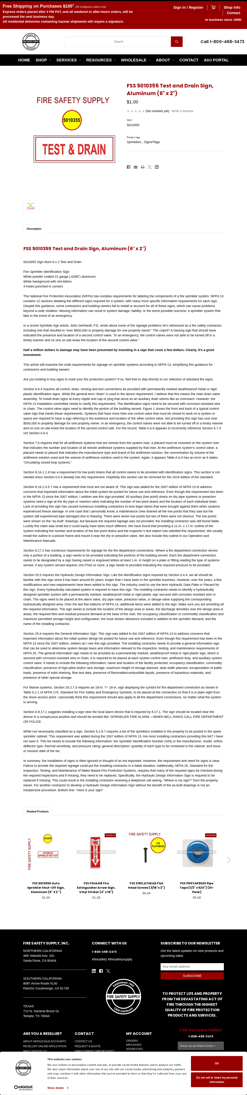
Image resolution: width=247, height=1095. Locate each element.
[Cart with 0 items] (213, 7)
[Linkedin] (157, 167)
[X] (150, 167)
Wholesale (133, 60)
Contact (233, 13)
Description (34, 228)
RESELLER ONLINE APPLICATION (44, 1046)
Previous (13, 860)
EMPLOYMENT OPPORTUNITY (94, 1051)
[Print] (142, 167)
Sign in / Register (188, 7)
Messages (134, 1044)
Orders (132, 1040)
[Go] (177, 41)
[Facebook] (128, 167)
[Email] (135, 167)
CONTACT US (83, 1041)
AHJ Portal (216, 60)
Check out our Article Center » (197, 1045)
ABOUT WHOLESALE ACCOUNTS (44, 1041)
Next (228, 860)
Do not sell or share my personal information (216, 1079)
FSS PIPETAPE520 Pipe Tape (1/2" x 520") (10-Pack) (197, 887)
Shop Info (232, 7)
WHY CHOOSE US (35, 1051)
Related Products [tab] (38, 811)
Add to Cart (48, 857)
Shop (41, 60)
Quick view (46, 848)
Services (66, 60)
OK (217, 1063)
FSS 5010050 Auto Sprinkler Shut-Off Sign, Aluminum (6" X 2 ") (46, 887)
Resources (99, 60)
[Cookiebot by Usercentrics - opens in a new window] (23, 1088)
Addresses (134, 1048)
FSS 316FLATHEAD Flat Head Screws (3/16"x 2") (146, 885)
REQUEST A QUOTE (88, 1046)
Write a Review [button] (182, 111)
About (163, 60)
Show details (55, 1087)
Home (24, 60)
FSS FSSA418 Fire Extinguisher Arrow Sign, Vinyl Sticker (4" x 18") (96, 887)
